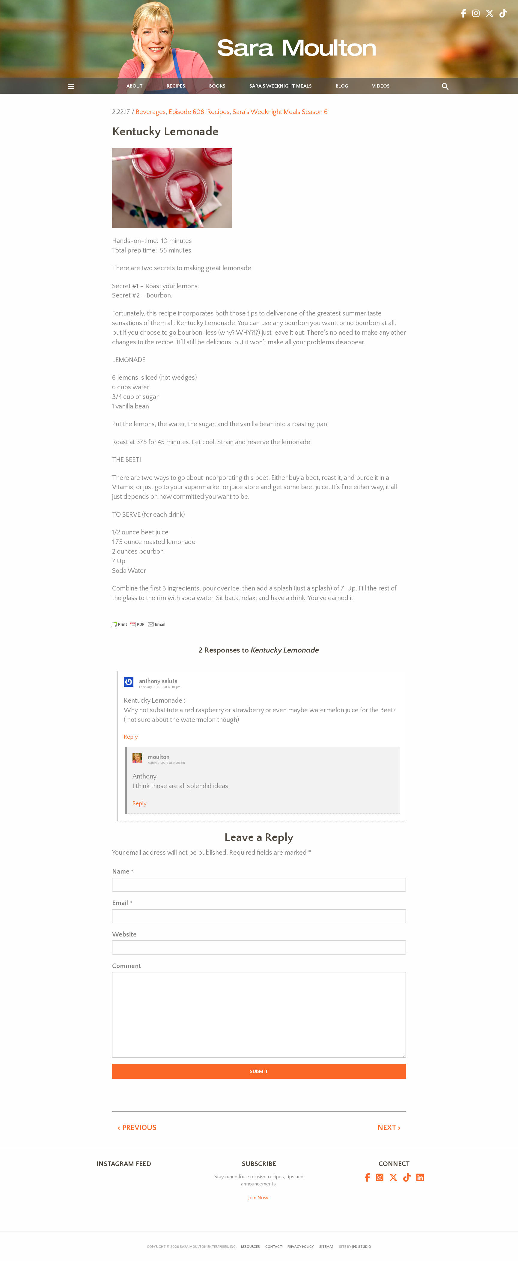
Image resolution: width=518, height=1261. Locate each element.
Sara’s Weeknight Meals (280, 86)
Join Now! (258, 1197)
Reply (131, 737)
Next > (389, 1128)
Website (124, 934)
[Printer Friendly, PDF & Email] (138, 624)
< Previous (137, 1128)
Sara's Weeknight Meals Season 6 (280, 112)
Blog (342, 86)
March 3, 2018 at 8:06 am (166, 763)
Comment (126, 966)
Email (120, 903)
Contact (273, 1247)
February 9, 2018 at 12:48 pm (159, 687)
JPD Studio (361, 1247)
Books (217, 86)
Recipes (176, 86)
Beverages (151, 112)
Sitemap (326, 1247)
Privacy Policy (300, 1247)
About (135, 86)
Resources (250, 1247)
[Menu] (71, 87)
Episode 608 (186, 112)
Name (121, 871)
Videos (381, 86)
